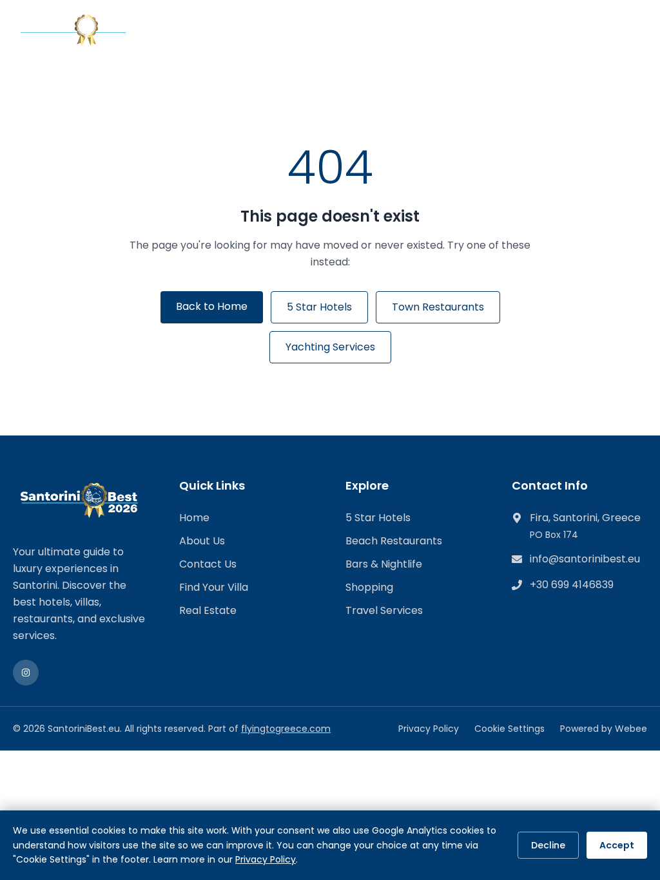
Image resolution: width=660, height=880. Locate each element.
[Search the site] (635, 32)
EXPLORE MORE (584, 30)
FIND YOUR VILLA (236, 30)
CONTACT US (426, 30)
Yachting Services (330, 347)
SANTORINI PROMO (493, 30)
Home (194, 517)
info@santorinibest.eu (585, 558)
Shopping (369, 587)
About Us (202, 540)
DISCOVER (160, 30)
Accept (616, 845)
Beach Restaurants (393, 540)
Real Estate (208, 610)
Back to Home (212, 306)
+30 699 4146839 (572, 584)
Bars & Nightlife (383, 564)
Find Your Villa (213, 587)
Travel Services (384, 610)
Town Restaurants (438, 307)
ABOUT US (366, 30)
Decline (548, 845)
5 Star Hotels (319, 307)
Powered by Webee (603, 728)
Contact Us (208, 564)
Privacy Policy (428, 728)
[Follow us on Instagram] (26, 672)
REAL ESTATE (304, 30)
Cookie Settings (509, 728)
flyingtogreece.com (286, 728)
